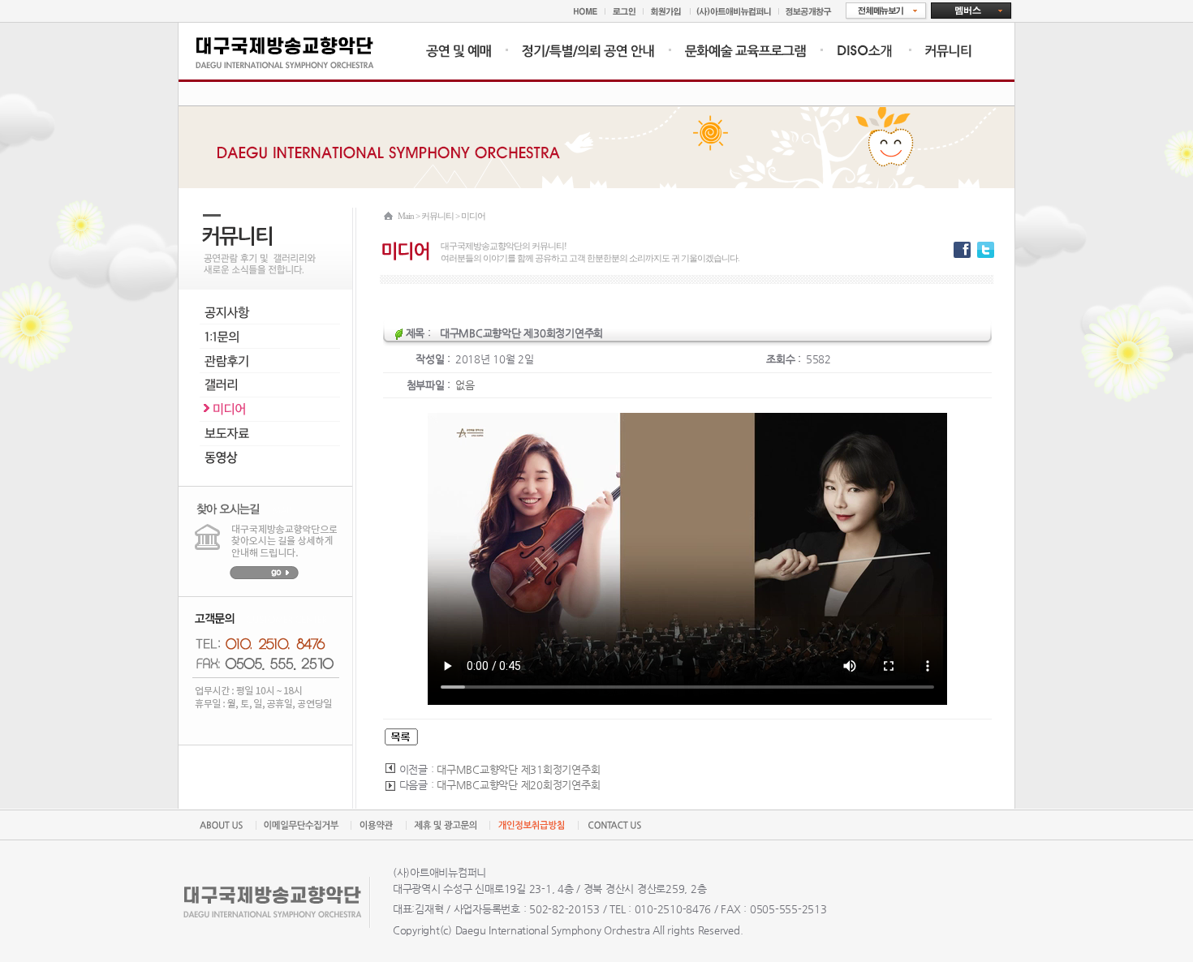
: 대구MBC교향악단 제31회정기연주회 (516, 769)
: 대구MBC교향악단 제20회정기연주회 (516, 785)
